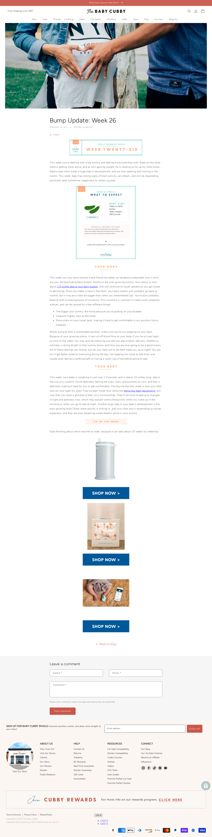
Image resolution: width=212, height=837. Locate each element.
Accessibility (80, 778)
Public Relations (47, 774)
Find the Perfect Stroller (119, 783)
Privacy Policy (30, 814)
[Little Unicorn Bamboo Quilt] (106, 549)
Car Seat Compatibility (118, 749)
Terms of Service (13, 814)
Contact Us (79, 749)
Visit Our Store (20, 771)
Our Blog (145, 749)
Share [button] (56, 134)
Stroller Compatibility (117, 753)
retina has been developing (139, 391)
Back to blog (108, 644)
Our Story (45, 761)
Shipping (78, 757)
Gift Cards (78, 774)
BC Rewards (80, 761)
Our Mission (46, 766)
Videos (110, 766)
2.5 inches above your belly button (77, 286)
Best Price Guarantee (84, 766)
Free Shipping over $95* (20, 10)
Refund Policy (46, 814)
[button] (189, 11)
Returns (77, 753)
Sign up (194, 728)
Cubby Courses (114, 757)
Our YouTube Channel (151, 753)
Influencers (146, 761)
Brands (43, 770)
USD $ (98, 815)
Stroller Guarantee (83, 770)
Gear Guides (113, 774)
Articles (111, 761)
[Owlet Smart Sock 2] (106, 615)
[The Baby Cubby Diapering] (106, 498)
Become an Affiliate (150, 757)
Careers (43, 757)
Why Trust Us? (47, 749)
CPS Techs (112, 770)
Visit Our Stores (47, 753)
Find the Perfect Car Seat (119, 778)
